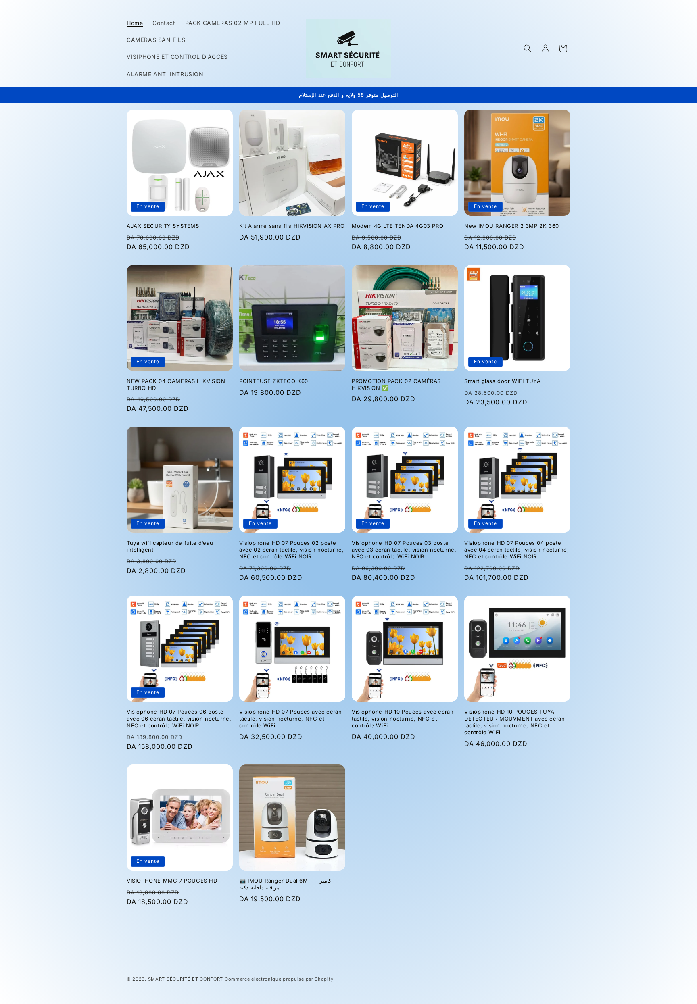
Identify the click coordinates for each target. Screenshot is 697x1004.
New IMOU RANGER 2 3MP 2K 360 (511, 226)
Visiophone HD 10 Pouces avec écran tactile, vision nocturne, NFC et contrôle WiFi (402, 718)
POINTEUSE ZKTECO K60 (273, 381)
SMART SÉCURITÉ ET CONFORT (185, 979)
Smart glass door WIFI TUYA (502, 381)
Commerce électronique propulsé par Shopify (279, 979)
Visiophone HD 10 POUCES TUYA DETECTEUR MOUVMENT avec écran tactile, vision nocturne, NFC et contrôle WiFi (514, 721)
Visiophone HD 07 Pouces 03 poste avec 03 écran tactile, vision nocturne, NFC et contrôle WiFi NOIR (404, 549)
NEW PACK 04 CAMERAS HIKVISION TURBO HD (176, 384)
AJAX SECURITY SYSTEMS (163, 226)
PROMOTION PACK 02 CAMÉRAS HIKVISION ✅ (396, 384)
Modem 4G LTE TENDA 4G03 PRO (397, 226)
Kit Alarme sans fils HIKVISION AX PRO (291, 226)
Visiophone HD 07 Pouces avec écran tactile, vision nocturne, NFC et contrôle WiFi (290, 718)
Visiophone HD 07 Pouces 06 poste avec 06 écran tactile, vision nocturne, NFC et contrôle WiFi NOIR (179, 718)
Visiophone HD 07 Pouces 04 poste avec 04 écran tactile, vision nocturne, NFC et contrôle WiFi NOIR (516, 549)
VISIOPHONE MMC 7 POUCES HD (172, 880)
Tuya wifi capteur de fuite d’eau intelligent (170, 546)
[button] (527, 48)
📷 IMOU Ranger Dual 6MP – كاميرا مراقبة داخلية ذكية (285, 884)
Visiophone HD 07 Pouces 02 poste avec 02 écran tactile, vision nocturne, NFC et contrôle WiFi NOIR (291, 549)
